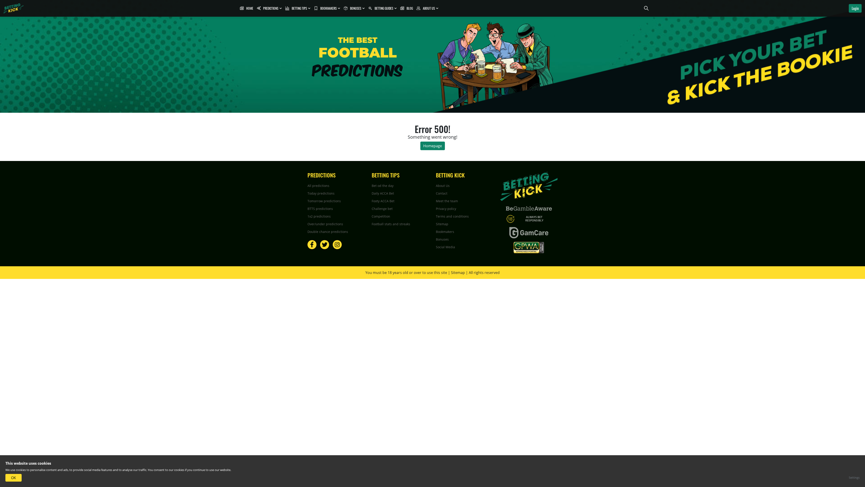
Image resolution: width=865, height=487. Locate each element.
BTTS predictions (320, 209)
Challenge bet (382, 209)
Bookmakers (445, 232)
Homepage (432, 145)
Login (855, 8)
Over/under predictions (325, 224)
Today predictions (321, 193)
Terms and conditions (452, 216)
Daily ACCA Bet (383, 193)
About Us (443, 186)
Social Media (445, 247)
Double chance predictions (327, 232)
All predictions (318, 186)
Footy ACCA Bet (383, 201)
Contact (441, 193)
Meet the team (447, 201)
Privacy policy (446, 209)
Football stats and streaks (391, 224)
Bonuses (442, 239)
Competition (381, 216)
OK (13, 477)
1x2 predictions (319, 216)
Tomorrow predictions (324, 201)
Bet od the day (383, 186)
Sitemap (442, 224)
